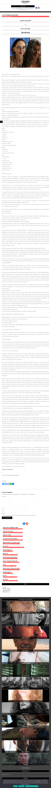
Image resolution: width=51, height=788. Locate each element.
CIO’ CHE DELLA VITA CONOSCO (10, 538)
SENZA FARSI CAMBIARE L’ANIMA (10, 527)
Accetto (15, 786)
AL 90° (4, 564)
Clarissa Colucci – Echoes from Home (11, 568)
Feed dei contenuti (6, 588)
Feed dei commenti (7, 590)
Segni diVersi (15, 547)
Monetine (5, 575)
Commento (4, 496)
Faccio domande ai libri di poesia (10, 557)
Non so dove (5, 546)
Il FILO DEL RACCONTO (8, 531)
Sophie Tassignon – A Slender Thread (11, 542)
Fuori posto (15, 576)
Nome (3, 508)
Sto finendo (5, 579)
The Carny (15, 543)
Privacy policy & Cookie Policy (32, 786)
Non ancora (5, 553)
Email (3, 510)
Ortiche (12, 551)
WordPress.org (6, 591)
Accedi (4, 587)
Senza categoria (20, 528)
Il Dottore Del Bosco (7, 549)
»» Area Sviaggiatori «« (25, 767)
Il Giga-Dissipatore (7, 572)
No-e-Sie (14, 528)
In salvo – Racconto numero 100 (10, 560)
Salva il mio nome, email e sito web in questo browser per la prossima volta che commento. (19, 515)
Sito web (3, 513)
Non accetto (21, 786)
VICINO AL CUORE (7, 535)
